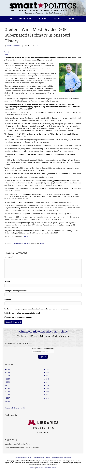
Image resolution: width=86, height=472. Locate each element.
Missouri (27, 243)
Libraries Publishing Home (23, 458)
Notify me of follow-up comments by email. (23, 313)
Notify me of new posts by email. (19, 317)
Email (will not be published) (15, 291)
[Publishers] (43, 425)
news (42, 243)
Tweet (6, 52)
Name (7, 282)
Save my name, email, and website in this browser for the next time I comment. (38, 309)
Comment (8, 257)
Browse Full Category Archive (15, 408)
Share (6, 54)
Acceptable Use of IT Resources (46, 468)
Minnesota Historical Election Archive (43, 331)
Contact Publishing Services (41, 458)
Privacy (32, 468)
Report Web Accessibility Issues (61, 458)
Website (7, 300)
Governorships (17, 243)
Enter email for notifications (43, 348)
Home (11, 19)
